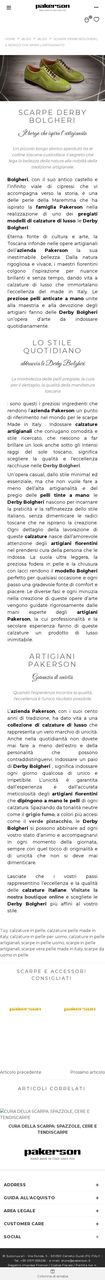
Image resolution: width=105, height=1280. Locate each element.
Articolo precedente (20, 1072)
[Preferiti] (96, 19)
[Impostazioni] (96, 7)
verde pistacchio (50, 821)
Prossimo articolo (87, 1072)
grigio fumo (40, 814)
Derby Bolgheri (61, 466)
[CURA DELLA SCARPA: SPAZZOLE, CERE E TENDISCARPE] (52, 1114)
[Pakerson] (52, 7)
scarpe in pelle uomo (42, 942)
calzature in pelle (27, 930)
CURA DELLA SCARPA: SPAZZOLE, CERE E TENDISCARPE (52, 1129)
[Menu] (9, 7)
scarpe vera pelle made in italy (52, 948)
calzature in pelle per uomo (38, 936)
